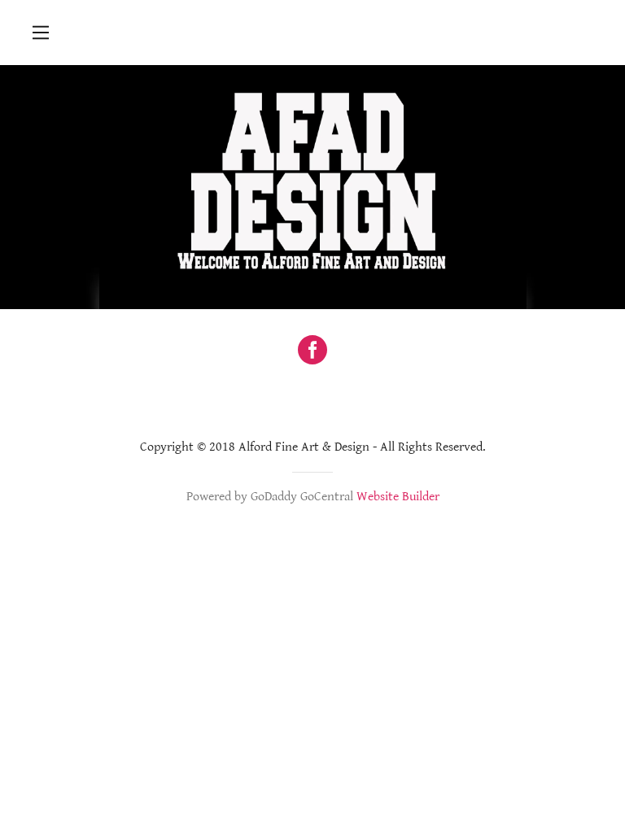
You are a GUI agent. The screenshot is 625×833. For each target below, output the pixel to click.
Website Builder (397, 496)
